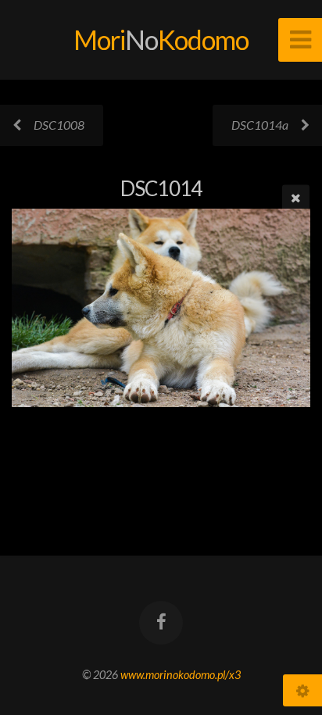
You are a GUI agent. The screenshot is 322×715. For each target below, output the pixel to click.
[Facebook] (161, 623)
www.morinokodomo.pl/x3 (180, 674)
